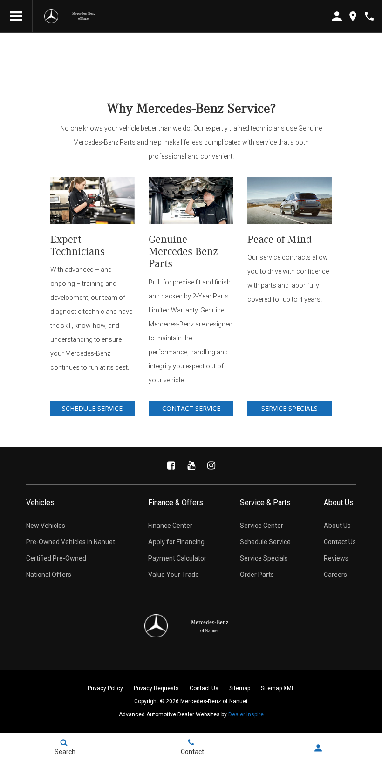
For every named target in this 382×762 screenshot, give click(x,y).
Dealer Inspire (246, 714)
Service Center (261, 525)
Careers (335, 574)
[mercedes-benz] (51, 16)
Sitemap (239, 688)
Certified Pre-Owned (56, 558)
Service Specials (289, 408)
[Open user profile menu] (318, 748)
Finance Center (170, 525)
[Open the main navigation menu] (16, 16)
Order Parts (257, 574)
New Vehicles (45, 525)
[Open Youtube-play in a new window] (191, 465)
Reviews (336, 558)
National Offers (48, 574)
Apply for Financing (176, 542)
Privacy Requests (156, 688)
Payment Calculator (177, 558)
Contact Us (340, 542)
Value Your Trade (173, 574)
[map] (353, 16)
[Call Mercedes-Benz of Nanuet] (369, 16)
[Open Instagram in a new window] (211, 465)
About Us (337, 525)
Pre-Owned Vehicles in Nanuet (70, 542)
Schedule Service (92, 408)
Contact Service (191, 408)
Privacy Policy (105, 688)
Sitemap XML (277, 688)
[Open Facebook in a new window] (171, 465)
